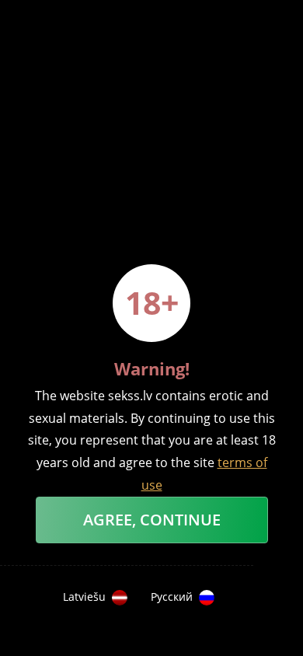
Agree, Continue (152, 519)
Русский (172, 597)
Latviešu (84, 597)
